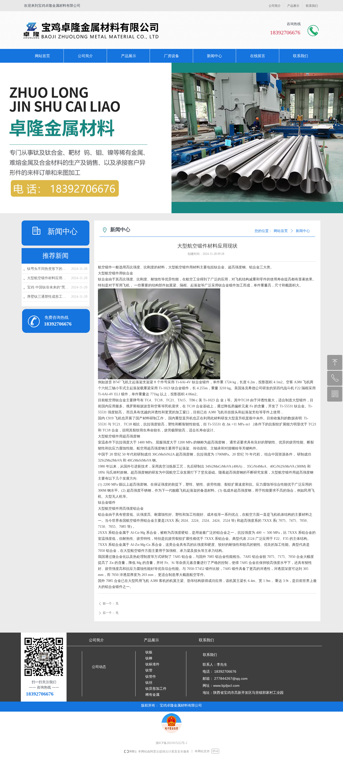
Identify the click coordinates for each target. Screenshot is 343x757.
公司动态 (99, 667)
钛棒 (148, 658)
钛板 (148, 652)
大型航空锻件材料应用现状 (48, 278)
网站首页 (281, 231)
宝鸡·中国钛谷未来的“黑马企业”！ (48, 287)
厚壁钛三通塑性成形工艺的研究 (48, 296)
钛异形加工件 (155, 689)
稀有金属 (152, 695)
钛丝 (148, 683)
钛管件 (150, 676)
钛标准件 (152, 664)
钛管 (148, 670)
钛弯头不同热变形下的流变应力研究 (48, 269)
